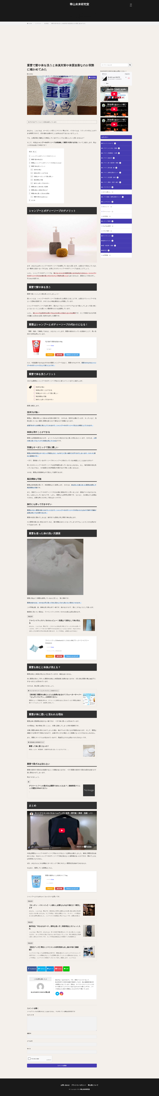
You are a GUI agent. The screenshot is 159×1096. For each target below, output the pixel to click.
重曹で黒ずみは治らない (39, 197)
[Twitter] (41, 968)
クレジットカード (109, 143)
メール (29, 1041)
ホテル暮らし (108, 192)
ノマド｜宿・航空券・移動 (112, 163)
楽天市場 (59, 354)
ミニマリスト (38, 23)
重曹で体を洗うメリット (37, 166)
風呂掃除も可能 (37, 180)
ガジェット (107, 206)
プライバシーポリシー (80, 11)
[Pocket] (58, 968)
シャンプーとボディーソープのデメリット (42, 156)
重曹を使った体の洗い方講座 (38, 186)
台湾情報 (106, 255)
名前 (29, 1033)
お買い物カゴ (80, 9)
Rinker (52, 345)
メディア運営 (108, 221)
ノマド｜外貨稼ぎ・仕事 (111, 153)
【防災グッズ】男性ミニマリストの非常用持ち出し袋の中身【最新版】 (54, 948)
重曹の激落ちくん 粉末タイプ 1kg (56, 875)
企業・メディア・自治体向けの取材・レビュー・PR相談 (80, 14)
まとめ (32, 200)
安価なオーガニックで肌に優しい (42, 176)
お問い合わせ (80, 7)
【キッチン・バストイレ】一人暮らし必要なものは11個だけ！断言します (55, 906)
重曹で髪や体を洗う (36, 159)
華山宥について (80, 18)
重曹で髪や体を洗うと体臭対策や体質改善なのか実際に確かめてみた (68, 23)
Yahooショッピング (72, 354)
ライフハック (108, 236)
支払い (80, 15)
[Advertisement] (79, 44)
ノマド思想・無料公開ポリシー (113, 197)
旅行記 (106, 250)
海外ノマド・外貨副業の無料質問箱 (80, 16)
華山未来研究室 (79, 4)
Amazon (50, 354)
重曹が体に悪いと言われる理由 (39, 193)
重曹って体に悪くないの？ (39, 746)
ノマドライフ (108, 187)
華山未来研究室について (80, 19)
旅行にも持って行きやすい (40, 183)
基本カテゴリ (108, 240)
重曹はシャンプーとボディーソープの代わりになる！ (45, 163)
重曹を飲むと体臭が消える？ (38, 190)
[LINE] (66, 968)
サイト (29, 1048)
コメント (30, 1014)
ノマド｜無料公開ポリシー (111, 172)
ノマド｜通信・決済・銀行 (112, 182)
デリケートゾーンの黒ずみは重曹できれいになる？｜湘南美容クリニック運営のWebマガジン (54, 787)
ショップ (80, 10)
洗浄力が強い (36, 169)
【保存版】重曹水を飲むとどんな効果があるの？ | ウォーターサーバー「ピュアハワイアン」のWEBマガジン (55, 695)
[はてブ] (50, 968)
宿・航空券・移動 (109, 245)
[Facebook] (32, 968)
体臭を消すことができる (39, 173)
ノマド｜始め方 (108, 158)
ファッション (108, 211)
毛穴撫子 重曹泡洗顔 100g (53, 341)
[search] (130, 65)
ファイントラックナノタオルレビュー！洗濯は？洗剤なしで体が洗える (54, 621)
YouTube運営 (108, 226)
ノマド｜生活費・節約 (110, 177)
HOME (30, 23)
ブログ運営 (107, 231)
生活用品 (46, 23)
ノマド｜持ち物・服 (110, 167)
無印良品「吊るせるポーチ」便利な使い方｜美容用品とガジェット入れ (54, 927)
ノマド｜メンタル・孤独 (111, 148)
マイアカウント (80, 12)
